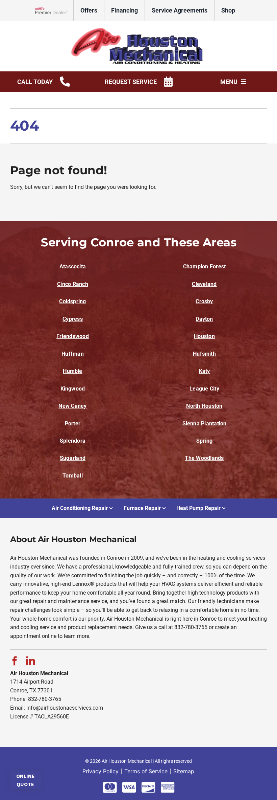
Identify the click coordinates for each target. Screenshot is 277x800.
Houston (204, 336)
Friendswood (72, 336)
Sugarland (72, 458)
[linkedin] (30, 660)
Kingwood (72, 388)
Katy (204, 371)
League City (204, 388)
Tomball (72, 475)
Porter (72, 423)
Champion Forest (204, 266)
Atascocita (72, 266)
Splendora (72, 441)
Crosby (204, 301)
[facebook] (14, 660)
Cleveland (204, 284)
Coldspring (72, 301)
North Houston (204, 406)
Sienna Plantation (204, 423)
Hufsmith (204, 354)
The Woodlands (204, 458)
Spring (204, 441)
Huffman (72, 354)
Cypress (72, 319)
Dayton (204, 319)
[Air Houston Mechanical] (138, 30)
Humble (72, 371)
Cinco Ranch (72, 284)
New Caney (72, 406)
